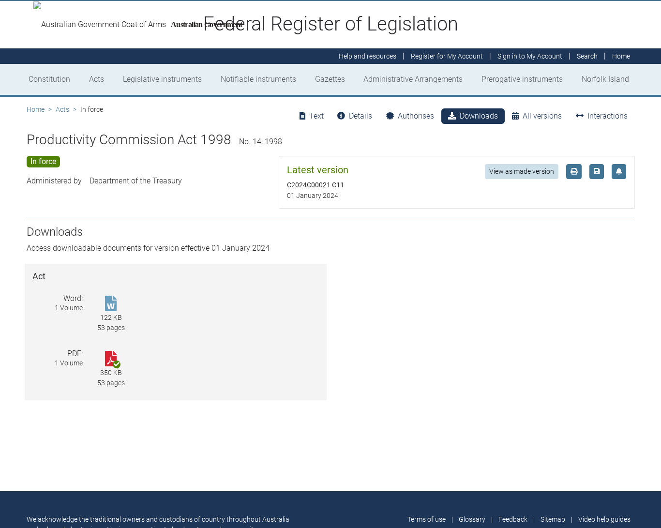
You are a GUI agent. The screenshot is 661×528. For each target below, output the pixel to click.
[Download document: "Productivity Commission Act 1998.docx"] (110, 304)
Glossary (472, 519)
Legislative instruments (162, 79)
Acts (96, 79)
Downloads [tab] (479, 116)
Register (447, 56)
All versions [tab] (542, 116)
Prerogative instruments (522, 79)
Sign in (529, 56)
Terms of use (426, 519)
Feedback (512, 519)
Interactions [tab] (607, 116)
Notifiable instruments (258, 79)
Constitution (49, 79)
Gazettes (330, 79)
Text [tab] (316, 116)
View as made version (521, 171)
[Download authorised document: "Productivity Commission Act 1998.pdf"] (110, 359)
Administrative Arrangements (413, 79)
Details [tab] (360, 116)
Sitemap (553, 519)
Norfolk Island (605, 79)
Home (36, 109)
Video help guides (604, 519)
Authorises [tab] (416, 116)
